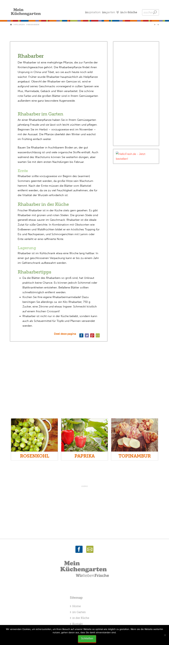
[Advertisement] (136, 93)
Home (76, 606)
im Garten (79, 612)
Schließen (87, 638)
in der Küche (80, 618)
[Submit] (155, 12)
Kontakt (77, 623)
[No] (165, 635)
